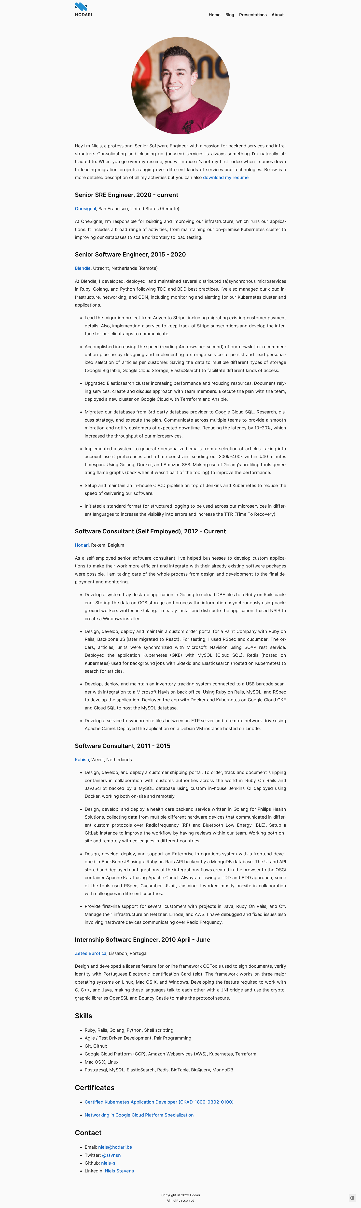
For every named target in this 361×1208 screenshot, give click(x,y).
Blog (229, 14)
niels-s (108, 1163)
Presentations (253, 14)
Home (215, 14)
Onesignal (85, 208)
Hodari (83, 14)
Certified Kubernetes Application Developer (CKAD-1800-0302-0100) (159, 1102)
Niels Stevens (119, 1170)
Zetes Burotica (90, 953)
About (278, 14)
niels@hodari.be (115, 1147)
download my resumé (226, 177)
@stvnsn (111, 1155)
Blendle (83, 268)
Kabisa (82, 759)
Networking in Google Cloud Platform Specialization (139, 1115)
